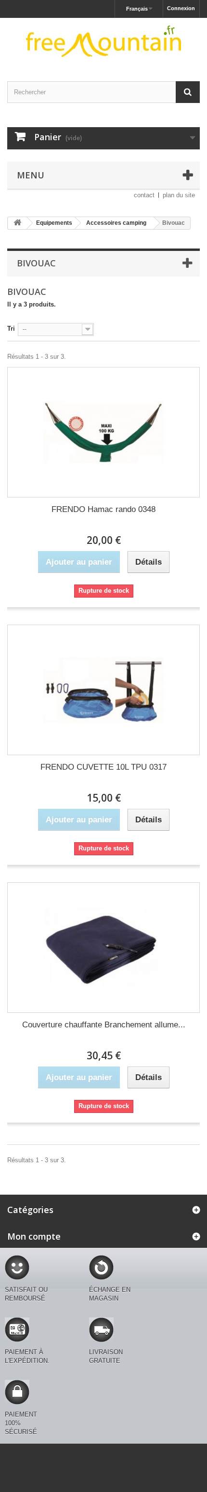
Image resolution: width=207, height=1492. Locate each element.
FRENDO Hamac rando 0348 (103, 509)
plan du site (179, 195)
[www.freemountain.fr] (103, 41)
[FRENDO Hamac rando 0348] (103, 432)
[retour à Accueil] (17, 223)
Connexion (181, 8)
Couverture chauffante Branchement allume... (103, 1024)
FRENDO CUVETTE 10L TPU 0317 (103, 767)
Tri (11, 328)
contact (144, 195)
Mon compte (34, 1236)
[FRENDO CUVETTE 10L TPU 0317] (103, 689)
